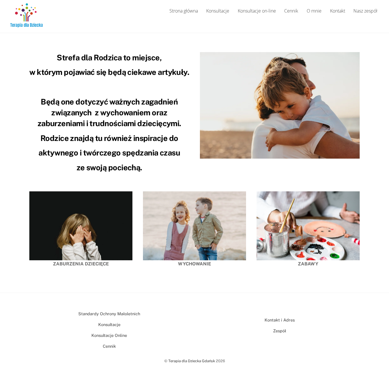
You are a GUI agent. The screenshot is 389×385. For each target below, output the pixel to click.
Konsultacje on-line (257, 11)
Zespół (279, 330)
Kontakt (337, 11)
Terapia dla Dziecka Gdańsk (191, 361)
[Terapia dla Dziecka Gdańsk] (26, 25)
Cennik (291, 11)
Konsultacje (217, 11)
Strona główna (183, 11)
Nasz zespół (365, 11)
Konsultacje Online (109, 335)
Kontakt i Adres (280, 320)
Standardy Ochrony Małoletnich (109, 313)
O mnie (314, 11)
